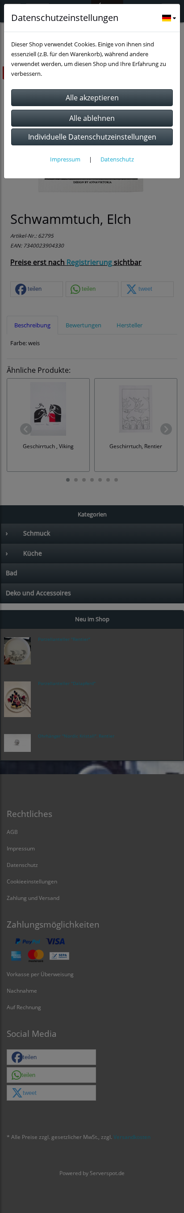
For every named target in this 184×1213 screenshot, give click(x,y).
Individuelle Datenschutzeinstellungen (92, 137)
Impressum (65, 159)
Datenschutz (117, 159)
